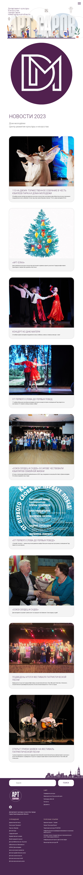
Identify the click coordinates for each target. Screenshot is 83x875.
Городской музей (13, 833)
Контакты (46, 801)
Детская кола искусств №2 (16, 858)
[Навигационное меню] (79, 3)
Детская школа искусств (15, 855)
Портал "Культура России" (50, 825)
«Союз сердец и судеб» (25, 609)
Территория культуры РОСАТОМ (52, 828)
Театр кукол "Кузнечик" (15, 825)
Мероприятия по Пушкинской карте (53, 796)
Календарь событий (49, 799)
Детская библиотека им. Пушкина (18, 841)
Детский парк (12, 830)
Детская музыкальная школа (17, 861)
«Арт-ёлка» (18, 262)
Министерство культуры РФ (51, 842)
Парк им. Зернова (13, 828)
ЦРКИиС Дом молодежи (15, 847)
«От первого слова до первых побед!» (33, 540)
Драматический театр (15, 822)
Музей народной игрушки (15, 839)
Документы (47, 804)
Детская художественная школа (17, 852)
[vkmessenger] (10, 807)
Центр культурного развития (16, 850)
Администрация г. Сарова (50, 822)
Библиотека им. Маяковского (16, 844)
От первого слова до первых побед (32, 399)
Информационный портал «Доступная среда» (55, 839)
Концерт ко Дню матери (26, 331)
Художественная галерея (15, 836)
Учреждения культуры (49, 793)
